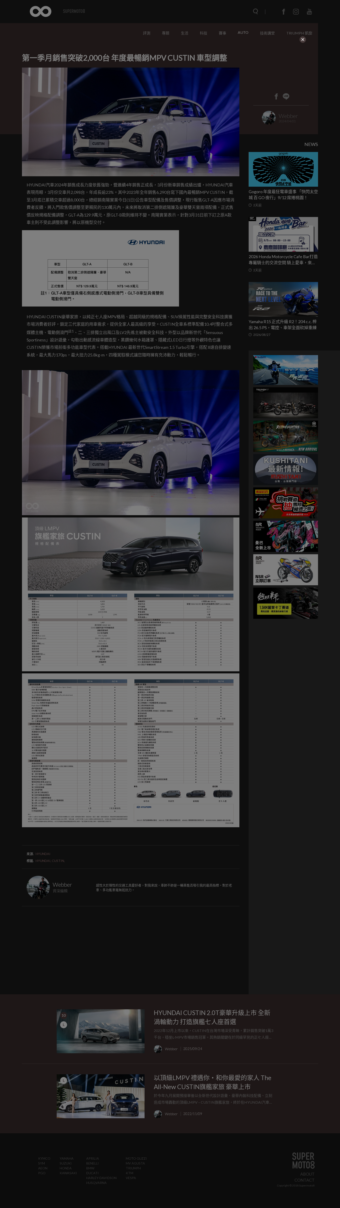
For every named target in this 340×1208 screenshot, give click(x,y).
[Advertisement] (170, 72)
